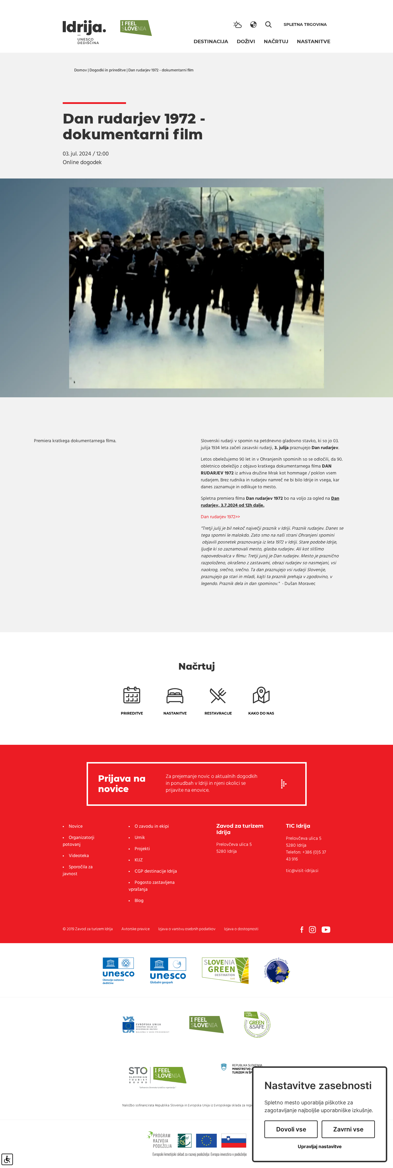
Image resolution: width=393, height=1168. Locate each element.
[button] (253, 24)
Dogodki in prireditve (107, 70)
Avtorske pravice (135, 929)
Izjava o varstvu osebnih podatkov (186, 929)
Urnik (140, 837)
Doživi (246, 41)
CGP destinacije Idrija (156, 871)
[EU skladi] (146, 1024)
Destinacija (211, 41)
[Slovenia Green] (225, 970)
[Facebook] (301, 929)
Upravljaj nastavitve (320, 1146)
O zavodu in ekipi (152, 826)
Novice (76, 826)
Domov (80, 70)
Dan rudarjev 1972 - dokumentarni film (161, 70)
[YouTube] (326, 929)
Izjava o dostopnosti (241, 929)
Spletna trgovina (305, 24)
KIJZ (139, 860)
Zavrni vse (348, 1129)
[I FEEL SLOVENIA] (206, 1024)
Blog (139, 901)
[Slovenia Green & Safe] (257, 1024)
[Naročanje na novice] (284, 784)
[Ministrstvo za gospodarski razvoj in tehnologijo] (249, 1068)
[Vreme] (238, 24)
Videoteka (79, 856)
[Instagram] (312, 929)
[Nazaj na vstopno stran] (84, 32)
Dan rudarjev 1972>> (220, 517)
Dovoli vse (291, 1129)
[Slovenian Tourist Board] (158, 1077)
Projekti (142, 849)
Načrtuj (276, 41)
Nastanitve (313, 41)
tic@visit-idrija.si (302, 871)
